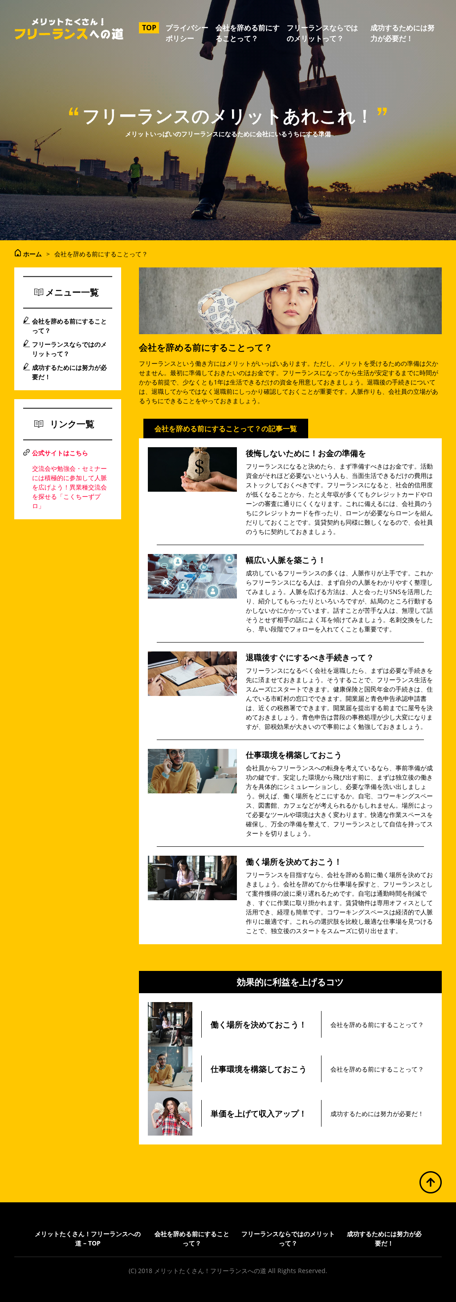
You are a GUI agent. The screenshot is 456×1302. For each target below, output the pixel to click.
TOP (149, 27)
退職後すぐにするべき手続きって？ (310, 657)
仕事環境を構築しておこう (294, 754)
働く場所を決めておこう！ (294, 861)
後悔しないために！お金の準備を (306, 453)
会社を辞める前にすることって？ (377, 1024)
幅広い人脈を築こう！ (286, 559)
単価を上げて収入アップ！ (259, 1113)
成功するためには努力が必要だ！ (377, 1113)
